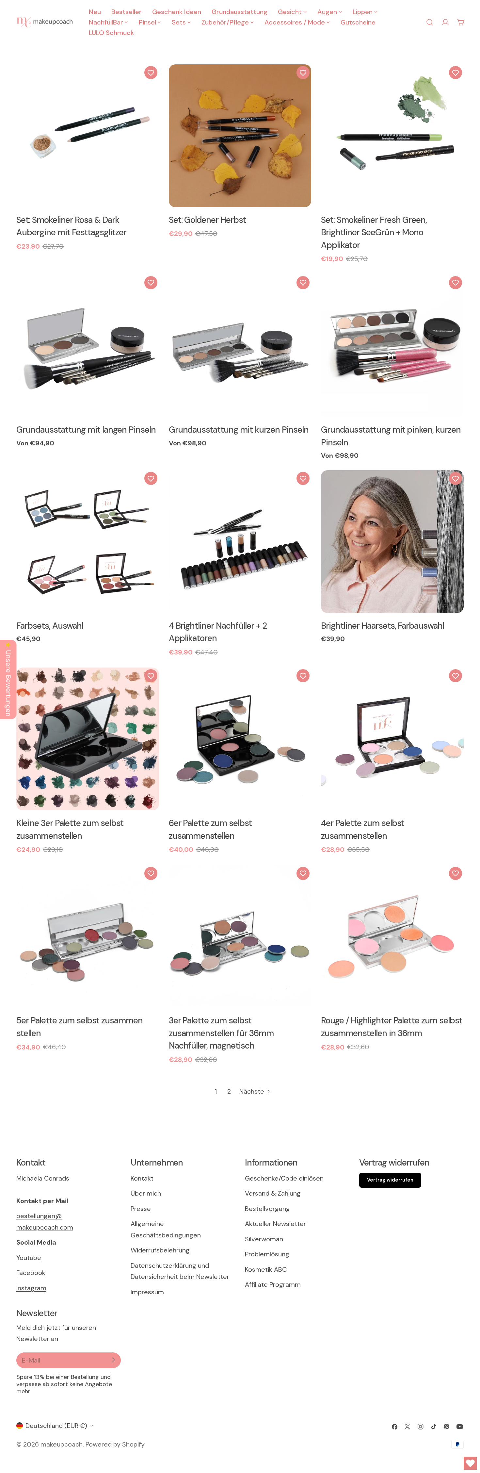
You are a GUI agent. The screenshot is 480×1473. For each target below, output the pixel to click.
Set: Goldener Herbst (207, 219)
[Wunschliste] (150, 72)
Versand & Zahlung (273, 1193)
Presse (141, 1208)
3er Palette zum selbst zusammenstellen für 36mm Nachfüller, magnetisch (221, 1033)
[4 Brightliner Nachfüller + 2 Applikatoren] (240, 541)
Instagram (31, 1287)
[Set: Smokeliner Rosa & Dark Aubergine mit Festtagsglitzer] (87, 135)
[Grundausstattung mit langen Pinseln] (87, 345)
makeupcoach (61, 1444)
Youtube (28, 1257)
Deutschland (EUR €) (56, 1425)
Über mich (146, 1193)
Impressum (147, 1291)
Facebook (30, 1272)
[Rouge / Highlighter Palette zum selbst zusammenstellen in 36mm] (392, 936)
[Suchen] (429, 22)
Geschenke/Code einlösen (284, 1178)
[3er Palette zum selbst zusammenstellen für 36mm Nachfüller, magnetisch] (240, 936)
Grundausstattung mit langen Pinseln (86, 429)
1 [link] (216, 1091)
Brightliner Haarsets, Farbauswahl (382, 625)
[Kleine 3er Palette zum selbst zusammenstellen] (87, 739)
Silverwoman (264, 1238)
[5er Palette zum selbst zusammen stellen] (87, 936)
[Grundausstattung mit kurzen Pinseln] (240, 345)
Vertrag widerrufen (390, 1179)
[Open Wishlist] (470, 1463)
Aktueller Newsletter (275, 1223)
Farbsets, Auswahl (49, 625)
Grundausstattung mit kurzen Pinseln (239, 429)
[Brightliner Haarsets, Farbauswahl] (392, 541)
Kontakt (142, 1178)
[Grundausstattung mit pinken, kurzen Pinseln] (392, 345)
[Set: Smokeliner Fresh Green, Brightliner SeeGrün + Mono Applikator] (392, 135)
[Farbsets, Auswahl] (87, 541)
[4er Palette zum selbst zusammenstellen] (392, 739)
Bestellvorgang (267, 1208)
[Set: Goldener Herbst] (240, 135)
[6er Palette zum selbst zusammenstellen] (240, 739)
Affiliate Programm (273, 1284)
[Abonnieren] (113, 1360)
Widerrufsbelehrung (160, 1250)
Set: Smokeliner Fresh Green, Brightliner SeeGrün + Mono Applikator (374, 232)
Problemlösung (267, 1254)
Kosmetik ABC (266, 1269)
